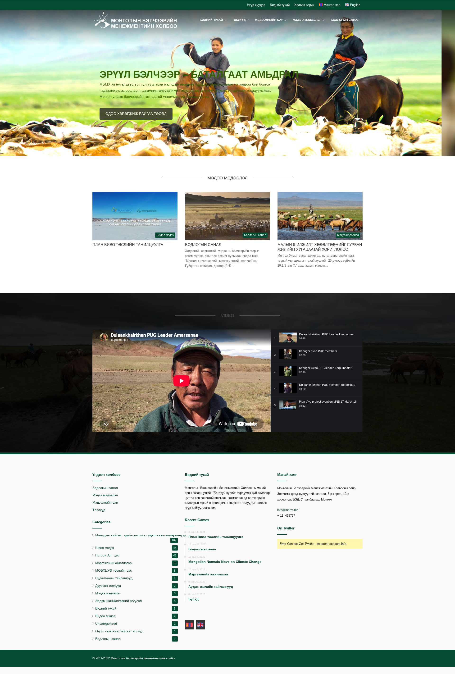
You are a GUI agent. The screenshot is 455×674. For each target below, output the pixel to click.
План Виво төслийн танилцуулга (127, 245)
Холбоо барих (304, 5)
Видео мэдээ (105, 616)
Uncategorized (106, 623)
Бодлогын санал (345, 20)
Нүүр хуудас (256, 5)
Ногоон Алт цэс (107, 555)
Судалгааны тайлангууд (113, 578)
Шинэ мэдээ (104, 548)
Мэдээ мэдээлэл (307, 20)
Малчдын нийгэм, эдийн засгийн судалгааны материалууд (140, 535)
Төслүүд (98, 510)
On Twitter (286, 528)
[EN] (200, 624)
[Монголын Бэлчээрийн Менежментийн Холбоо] (135, 20)
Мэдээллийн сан (105, 502)
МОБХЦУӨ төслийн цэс (113, 570)
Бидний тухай (280, 5)
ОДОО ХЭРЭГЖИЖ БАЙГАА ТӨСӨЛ (136, 114)
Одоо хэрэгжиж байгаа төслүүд (119, 631)
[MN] (189, 624)
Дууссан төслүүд (108, 585)
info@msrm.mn (287, 510)
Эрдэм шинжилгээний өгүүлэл (118, 601)
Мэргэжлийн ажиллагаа (113, 563)
